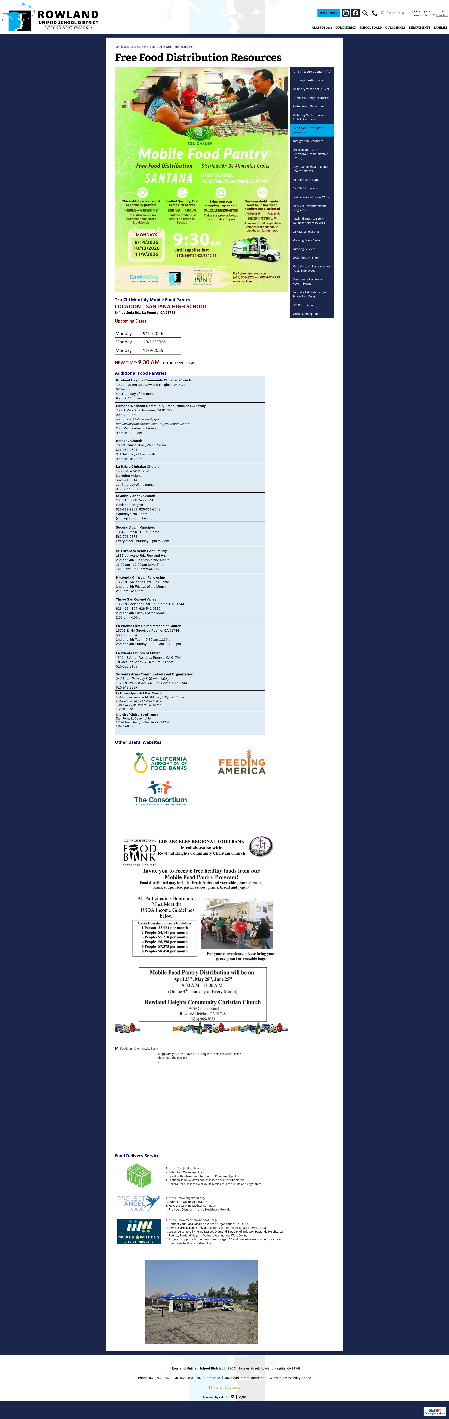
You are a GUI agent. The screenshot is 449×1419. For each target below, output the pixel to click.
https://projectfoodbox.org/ (187, 1168)
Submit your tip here (435, 1413)
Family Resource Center (130, 47)
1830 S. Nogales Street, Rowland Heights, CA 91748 (263, 1368)
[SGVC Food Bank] (160, 805)
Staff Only (329, 13)
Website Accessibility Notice (290, 1378)
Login (238, 1397)
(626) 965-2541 (159, 1378)
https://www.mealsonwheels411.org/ (193, 1220)
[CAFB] (160, 772)
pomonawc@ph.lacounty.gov (138, 419)
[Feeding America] (242, 777)
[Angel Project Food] (139, 1211)
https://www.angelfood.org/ (187, 1198)
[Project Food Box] (139, 1187)
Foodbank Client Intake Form (139, 1048)
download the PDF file (172, 1058)
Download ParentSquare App (245, 1378)
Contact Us (213, 1378)
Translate (442, 15)
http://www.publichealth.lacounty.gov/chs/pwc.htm (153, 424)
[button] (346, 27)
